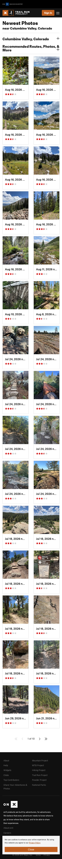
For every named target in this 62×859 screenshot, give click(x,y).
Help (5, 765)
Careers (7, 832)
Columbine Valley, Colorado (25, 38)
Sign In (48, 12)
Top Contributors (11, 780)
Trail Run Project (39, 775)
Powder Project (39, 780)
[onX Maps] (10, 807)
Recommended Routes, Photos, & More (30, 48)
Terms (38, 855)
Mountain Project (40, 760)
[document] (31, 845)
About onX (8, 827)
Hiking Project (38, 770)
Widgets (7, 770)
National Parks (39, 785)
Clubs (6, 775)
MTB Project (38, 765)
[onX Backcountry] (12, 4)
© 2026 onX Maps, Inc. (22, 855)
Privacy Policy (34, 843)
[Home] (17, 13)
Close (31, 849)
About (6, 760)
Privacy (46, 855)
